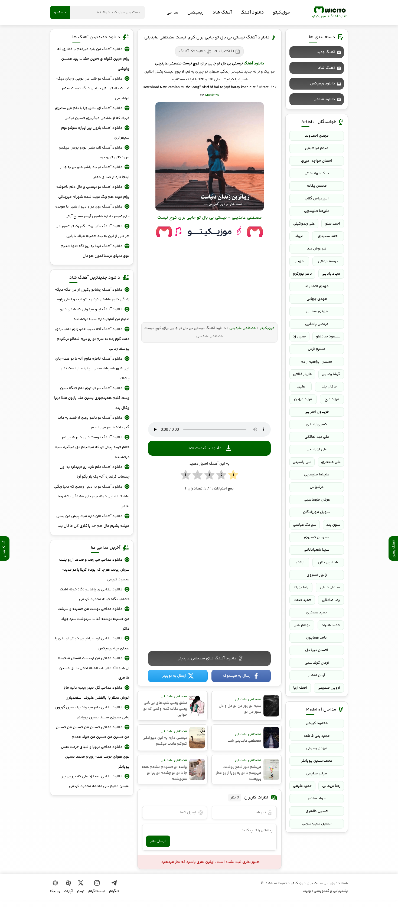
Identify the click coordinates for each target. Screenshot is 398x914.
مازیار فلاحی (302, 374)
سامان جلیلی (330, 587)
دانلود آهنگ (252, 12)
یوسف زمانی (328, 261)
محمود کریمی (317, 723)
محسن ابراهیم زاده (316, 362)
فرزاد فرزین (303, 399)
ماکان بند (329, 387)
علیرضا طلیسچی (316, 211)
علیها (300, 387)
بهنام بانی (301, 625)
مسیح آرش (316, 349)
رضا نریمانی (331, 786)
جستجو (60, 12)
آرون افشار (316, 675)
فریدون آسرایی (317, 412)
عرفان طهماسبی (317, 500)
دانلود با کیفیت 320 (204, 448)
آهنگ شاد (222, 12)
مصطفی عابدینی (242, 328)
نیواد (299, 236)
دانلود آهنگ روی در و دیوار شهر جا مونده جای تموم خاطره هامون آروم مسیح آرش (92, 211)
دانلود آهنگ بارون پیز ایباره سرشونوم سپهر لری (95, 133)
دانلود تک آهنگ (192, 51)
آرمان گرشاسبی (317, 663)
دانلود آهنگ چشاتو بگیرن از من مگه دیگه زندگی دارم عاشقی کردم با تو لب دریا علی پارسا (92, 295)
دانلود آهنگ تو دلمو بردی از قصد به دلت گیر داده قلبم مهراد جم (93, 422)
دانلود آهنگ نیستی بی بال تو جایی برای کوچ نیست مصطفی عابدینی (207, 37)
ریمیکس (195, 12)
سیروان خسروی (316, 537)
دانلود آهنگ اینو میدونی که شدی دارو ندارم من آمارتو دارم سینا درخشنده (94, 314)
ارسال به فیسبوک (237, 676)
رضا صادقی (331, 600)
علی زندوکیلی (304, 224)
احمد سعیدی (328, 236)
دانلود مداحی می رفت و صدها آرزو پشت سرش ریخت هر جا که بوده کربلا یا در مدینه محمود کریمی (94, 570)
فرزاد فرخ (332, 399)
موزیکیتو (330, 12)
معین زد (299, 337)
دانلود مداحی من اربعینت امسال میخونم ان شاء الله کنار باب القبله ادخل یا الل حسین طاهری (93, 668)
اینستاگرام (96, 891)
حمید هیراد (331, 625)
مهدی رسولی (316, 748)
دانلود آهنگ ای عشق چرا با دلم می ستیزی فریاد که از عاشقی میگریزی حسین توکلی (92, 113)
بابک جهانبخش (317, 173)
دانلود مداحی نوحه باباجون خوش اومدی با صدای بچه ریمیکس (92, 643)
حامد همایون (316, 638)
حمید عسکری (316, 613)
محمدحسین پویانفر (316, 761)
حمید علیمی (302, 786)
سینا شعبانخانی (317, 550)
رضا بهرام (300, 587)
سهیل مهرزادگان (316, 512)
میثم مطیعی (316, 774)
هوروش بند (317, 249)
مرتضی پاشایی (316, 324)
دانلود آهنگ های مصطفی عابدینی (206, 658)
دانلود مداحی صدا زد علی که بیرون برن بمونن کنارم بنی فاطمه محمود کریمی (94, 781)
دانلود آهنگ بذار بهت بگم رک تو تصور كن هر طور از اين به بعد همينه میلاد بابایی (92, 231)
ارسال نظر (158, 841)
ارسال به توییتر (174, 676)
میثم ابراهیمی (316, 148)
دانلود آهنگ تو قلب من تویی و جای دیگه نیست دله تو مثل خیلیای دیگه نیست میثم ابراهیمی (92, 88)
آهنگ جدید (326, 52)
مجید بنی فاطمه (317, 736)
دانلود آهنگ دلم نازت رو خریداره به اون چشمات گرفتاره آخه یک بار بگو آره (94, 472)
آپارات (68, 891)
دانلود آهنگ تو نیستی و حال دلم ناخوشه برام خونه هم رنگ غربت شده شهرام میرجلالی (92, 192)
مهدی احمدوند (317, 136)
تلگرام (114, 891)
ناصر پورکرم (302, 274)
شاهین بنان (328, 563)
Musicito (212, 95)
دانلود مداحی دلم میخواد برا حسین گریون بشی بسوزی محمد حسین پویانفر (92, 712)
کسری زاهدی (316, 425)
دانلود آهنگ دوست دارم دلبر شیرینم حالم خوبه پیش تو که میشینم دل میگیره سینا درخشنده (92, 447)
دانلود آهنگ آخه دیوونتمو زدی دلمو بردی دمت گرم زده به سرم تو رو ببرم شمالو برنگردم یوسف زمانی (92, 339)
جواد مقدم (316, 798)
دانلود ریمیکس (322, 84)
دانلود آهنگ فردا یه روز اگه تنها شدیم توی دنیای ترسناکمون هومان (95, 251)
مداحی (172, 12)
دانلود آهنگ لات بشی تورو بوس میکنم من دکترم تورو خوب (94, 152)
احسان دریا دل (316, 650)
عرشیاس (317, 487)
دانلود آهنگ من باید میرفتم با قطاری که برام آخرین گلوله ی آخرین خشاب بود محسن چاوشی (93, 59)
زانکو (299, 563)
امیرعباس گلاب (317, 199)
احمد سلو (332, 224)
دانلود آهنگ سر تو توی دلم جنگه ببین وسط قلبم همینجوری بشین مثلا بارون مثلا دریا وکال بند (91, 398)
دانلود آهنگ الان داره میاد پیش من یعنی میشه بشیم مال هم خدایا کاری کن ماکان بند (92, 521)
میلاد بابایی (331, 274)
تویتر (80, 891)
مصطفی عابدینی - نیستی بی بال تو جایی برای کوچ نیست (209, 217)
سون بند (333, 525)
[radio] (233, 475)
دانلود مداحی (324, 99)
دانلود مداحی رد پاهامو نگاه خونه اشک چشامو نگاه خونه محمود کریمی (94, 594)
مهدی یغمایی (317, 311)
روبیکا (55, 891)
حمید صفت (302, 600)
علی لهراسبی (316, 449)
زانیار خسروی (316, 575)
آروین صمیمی (329, 688)
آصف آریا (300, 688)
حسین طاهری (317, 811)
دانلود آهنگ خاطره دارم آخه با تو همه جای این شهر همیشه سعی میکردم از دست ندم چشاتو (92, 369)
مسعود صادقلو (328, 337)
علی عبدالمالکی (317, 437)
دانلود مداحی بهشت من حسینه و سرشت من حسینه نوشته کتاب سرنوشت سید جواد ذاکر (93, 619)
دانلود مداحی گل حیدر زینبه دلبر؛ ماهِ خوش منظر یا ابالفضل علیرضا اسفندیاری (96, 693)
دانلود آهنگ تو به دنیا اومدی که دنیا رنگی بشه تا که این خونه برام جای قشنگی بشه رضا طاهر (91, 496)
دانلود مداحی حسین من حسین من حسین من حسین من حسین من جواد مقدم (92, 732)
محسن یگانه (317, 186)
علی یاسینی (302, 462)
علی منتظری (331, 462)
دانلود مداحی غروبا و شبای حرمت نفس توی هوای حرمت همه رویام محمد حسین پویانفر (95, 757)
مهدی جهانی (316, 299)
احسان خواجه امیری (316, 161)
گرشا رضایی (331, 374)
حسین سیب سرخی (316, 824)
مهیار (299, 261)
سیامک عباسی (305, 525)
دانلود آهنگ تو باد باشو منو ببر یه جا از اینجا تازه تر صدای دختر (94, 172)
